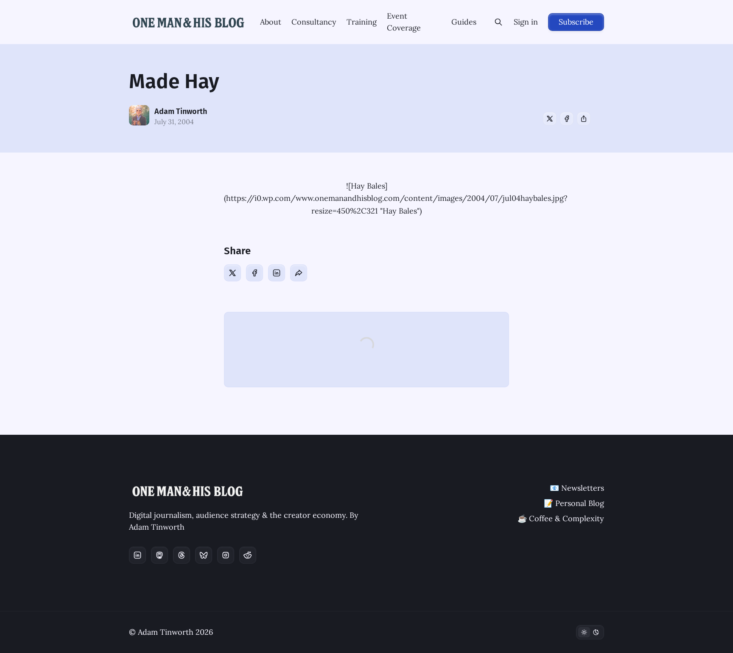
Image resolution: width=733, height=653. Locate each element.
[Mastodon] (159, 555)
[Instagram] (225, 555)
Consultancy (313, 22)
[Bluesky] (203, 555)
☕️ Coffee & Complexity (561, 518)
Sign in (526, 22)
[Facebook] (567, 118)
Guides (463, 22)
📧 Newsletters (577, 488)
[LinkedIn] (276, 272)
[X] (550, 118)
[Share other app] (583, 118)
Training (362, 22)
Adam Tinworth (180, 111)
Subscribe (576, 22)
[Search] (498, 22)
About (270, 22)
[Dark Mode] (590, 632)
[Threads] (181, 555)
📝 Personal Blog (574, 503)
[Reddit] (247, 555)
